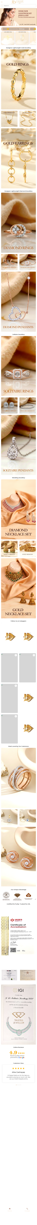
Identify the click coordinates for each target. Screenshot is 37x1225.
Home (10, 1211)
